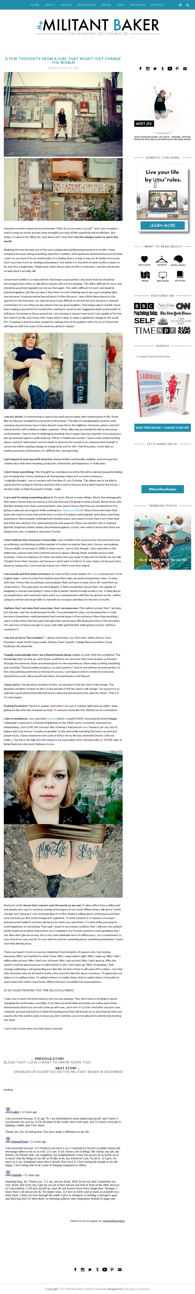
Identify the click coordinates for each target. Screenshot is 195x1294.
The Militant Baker (71, 1289)
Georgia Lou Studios (137, 1289)
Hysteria (51, 718)
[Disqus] (63, 1152)
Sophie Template (96, 1289)
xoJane (95, 573)
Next (187, 539)
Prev (137, 539)
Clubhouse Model (71, 510)
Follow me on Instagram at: (97, 1220)
